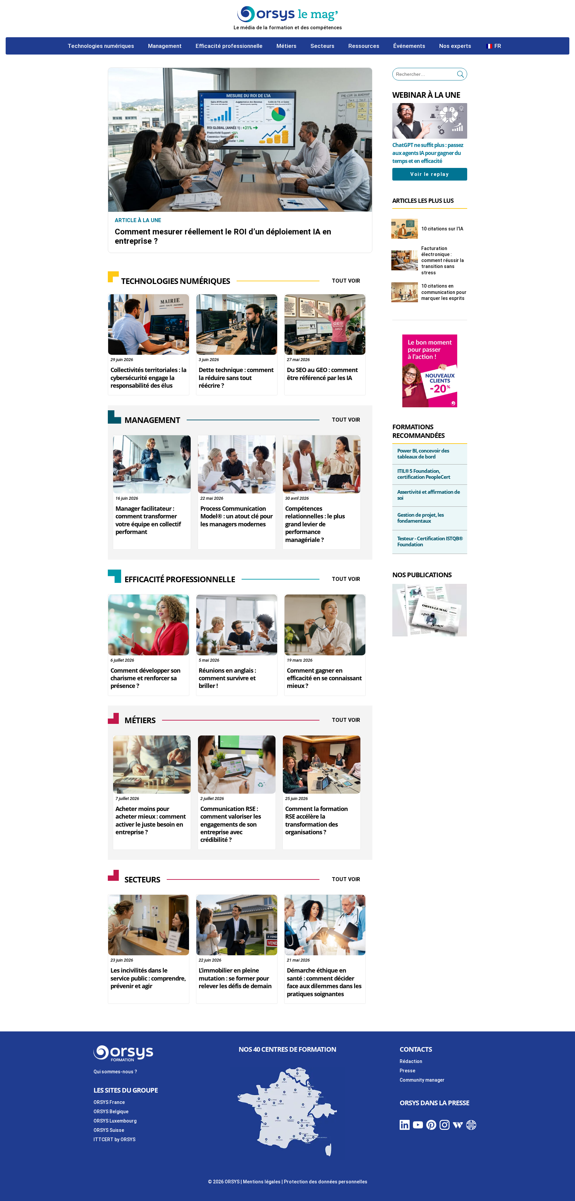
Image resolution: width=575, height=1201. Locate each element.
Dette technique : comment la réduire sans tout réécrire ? (236, 377)
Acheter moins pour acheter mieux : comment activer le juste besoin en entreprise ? (150, 820)
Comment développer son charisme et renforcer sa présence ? (145, 678)
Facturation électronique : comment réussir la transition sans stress (442, 260)
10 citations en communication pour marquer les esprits (444, 292)
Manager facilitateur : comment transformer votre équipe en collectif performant (148, 520)
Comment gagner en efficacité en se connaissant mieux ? (324, 678)
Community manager (422, 1080)
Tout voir (346, 281)
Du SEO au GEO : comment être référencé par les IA (322, 373)
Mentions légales (262, 1181)
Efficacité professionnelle (229, 46)
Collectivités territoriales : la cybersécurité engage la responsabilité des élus (148, 377)
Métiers (286, 46)
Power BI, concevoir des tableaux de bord (423, 453)
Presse (407, 1070)
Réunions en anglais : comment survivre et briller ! (227, 678)
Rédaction (411, 1061)
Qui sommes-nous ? (115, 1071)
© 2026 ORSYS (224, 1181)
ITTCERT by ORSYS (114, 1139)
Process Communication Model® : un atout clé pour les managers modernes (236, 516)
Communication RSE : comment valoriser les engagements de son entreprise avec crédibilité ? (230, 824)
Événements (409, 46)
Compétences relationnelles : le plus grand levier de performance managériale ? (315, 524)
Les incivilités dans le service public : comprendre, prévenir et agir (148, 978)
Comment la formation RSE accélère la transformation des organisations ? (316, 820)
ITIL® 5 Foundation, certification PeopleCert (423, 473)
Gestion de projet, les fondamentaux (420, 517)
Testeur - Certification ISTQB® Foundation (430, 541)
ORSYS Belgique (111, 1111)
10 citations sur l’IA (442, 228)
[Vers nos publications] (429, 634)
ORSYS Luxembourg (115, 1121)
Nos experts (455, 46)
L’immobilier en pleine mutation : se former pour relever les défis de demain (235, 978)
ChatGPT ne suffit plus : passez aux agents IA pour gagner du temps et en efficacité (427, 153)
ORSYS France (109, 1102)
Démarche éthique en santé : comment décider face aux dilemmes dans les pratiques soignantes (324, 982)
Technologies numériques (101, 46)
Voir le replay (429, 174)
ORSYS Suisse (109, 1130)
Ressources (363, 46)
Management (165, 46)
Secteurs (322, 46)
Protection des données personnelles (325, 1181)
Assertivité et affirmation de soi (428, 494)
